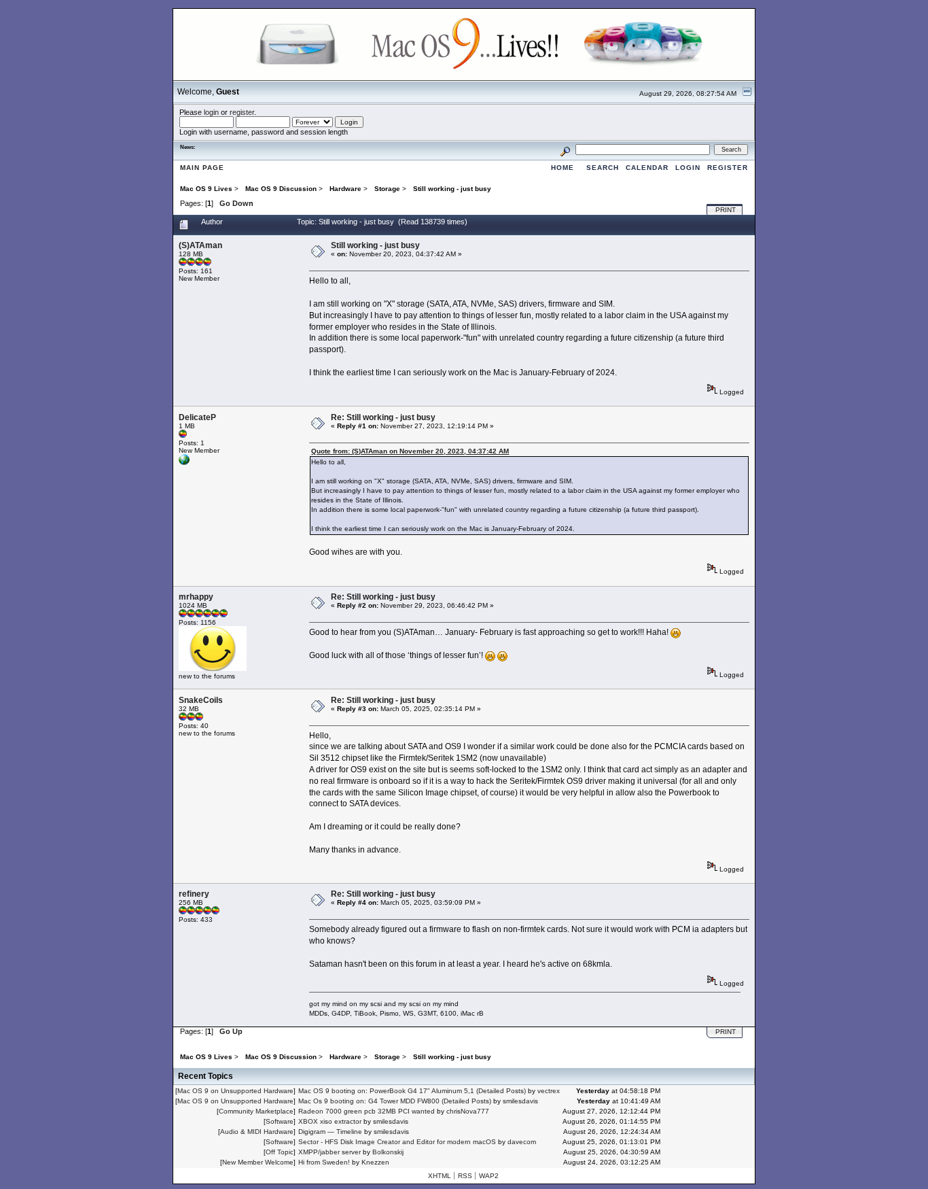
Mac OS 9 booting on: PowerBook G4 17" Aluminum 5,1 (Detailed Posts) (412, 1091)
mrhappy (196, 597)
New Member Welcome (257, 1162)
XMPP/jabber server (329, 1152)
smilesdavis (520, 1101)
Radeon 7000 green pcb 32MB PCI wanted (366, 1111)
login (211, 112)
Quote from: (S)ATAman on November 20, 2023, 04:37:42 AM (410, 451)
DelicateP (197, 417)
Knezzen (375, 1162)
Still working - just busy (375, 245)
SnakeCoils (201, 700)
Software (279, 1121)
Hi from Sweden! (324, 1162)
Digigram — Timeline (330, 1131)
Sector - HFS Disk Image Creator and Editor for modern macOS (397, 1141)
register (242, 112)
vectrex (548, 1091)
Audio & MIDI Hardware (256, 1131)
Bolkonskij (388, 1152)
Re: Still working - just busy (383, 417)
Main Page (202, 167)
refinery (194, 894)
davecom (521, 1141)
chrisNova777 (467, 1111)
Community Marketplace (256, 1111)
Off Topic (279, 1152)
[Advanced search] (565, 149)
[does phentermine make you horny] (184, 462)
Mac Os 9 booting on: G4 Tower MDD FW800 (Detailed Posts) (394, 1101)
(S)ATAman (200, 245)
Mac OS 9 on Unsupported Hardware (235, 1091)
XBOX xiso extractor (329, 1121)
